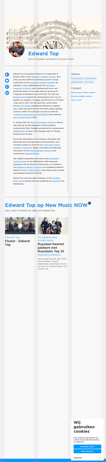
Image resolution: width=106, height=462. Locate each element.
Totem (56, 97)
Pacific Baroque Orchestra (41, 151)
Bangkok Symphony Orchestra (29, 167)
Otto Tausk (25, 106)
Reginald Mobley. (32, 154)
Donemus (55, 181)
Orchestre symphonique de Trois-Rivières (30, 115)
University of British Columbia (42, 83)
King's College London (31, 170)
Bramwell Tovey (20, 97)
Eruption (21, 131)
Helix (15, 109)
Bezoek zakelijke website (81, 96)
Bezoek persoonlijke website (83, 93)
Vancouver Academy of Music (43, 77)
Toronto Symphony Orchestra (43, 122)
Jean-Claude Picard (21, 117)
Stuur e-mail (76, 100)
